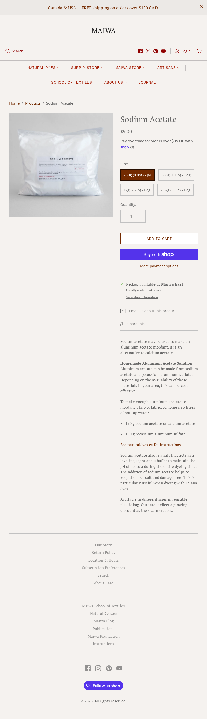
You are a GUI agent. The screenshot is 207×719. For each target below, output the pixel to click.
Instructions (103, 643)
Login (186, 51)
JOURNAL (147, 82)
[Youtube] (163, 51)
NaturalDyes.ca (103, 613)
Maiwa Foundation (104, 636)
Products (33, 103)
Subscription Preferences (103, 567)
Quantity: (128, 204)
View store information (142, 297)
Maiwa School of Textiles (103, 605)
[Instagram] (148, 51)
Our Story (103, 544)
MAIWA (104, 30)
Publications (103, 628)
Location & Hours (103, 560)
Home (14, 103)
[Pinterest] (155, 51)
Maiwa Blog (104, 620)
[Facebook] (140, 51)
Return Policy (103, 552)
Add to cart (159, 239)
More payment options (159, 266)
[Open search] (7, 51)
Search (17, 51)
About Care (103, 582)
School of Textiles (71, 82)
